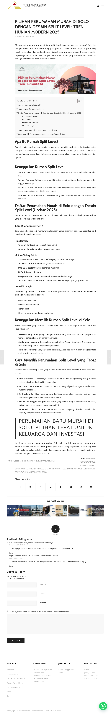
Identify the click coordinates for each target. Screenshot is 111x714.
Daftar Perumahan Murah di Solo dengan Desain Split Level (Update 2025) (49, 113)
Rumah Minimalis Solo (77, 469)
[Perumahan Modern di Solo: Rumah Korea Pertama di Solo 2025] (73, 510)
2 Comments (27, 461)
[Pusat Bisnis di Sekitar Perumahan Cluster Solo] (49, 510)
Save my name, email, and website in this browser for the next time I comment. (40, 612)
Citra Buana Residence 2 (30, 116)
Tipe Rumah (27, 119)
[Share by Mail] (91, 487)
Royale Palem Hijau (15, 683)
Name (43, 584)
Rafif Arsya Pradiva (46, 461)
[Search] (96, 6)
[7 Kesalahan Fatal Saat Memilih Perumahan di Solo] (25, 510)
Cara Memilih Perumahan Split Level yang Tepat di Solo (41, 134)
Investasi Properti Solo (32, 469)
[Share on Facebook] (20, 487)
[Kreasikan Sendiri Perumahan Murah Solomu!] (13, 510)
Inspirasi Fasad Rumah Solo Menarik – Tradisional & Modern (33, 555)
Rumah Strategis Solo (36, 472)
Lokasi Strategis (28, 126)
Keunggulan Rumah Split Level (31, 109)
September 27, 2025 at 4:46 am (20, 545)
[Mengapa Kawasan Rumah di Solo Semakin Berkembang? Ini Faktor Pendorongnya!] (98, 510)
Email (42, 593)
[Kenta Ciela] (27, 6)
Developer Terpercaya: (35, 378)
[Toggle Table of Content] (78, 101)
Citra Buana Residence (16, 678)
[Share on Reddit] (81, 487)
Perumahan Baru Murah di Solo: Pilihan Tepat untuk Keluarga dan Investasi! (56, 427)
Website (43, 603)
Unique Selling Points (30, 122)
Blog (8, 696)
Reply (11, 553)
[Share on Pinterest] (40, 487)
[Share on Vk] (71, 487)
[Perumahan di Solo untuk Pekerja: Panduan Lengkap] (37, 510)
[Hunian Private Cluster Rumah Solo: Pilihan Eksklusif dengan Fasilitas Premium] (86, 510)
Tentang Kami (12, 674)
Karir (9, 691)
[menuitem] (96, 6)
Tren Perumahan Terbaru (25, 37)
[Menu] (102, 6)
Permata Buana (13, 687)
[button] (103, 706)
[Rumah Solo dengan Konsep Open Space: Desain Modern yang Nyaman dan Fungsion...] (109, 357)
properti (87, 48)
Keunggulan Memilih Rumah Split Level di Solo (37, 130)
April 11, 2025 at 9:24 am (17, 558)
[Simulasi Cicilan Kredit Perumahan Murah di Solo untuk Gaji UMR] (61, 510)
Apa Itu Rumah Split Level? (29, 105)
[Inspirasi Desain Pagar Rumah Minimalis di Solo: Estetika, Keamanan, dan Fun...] (2, 357)
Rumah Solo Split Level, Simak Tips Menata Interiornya (31, 542)
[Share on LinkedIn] (51, 487)
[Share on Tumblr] (61, 487)
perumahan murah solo (55, 469)
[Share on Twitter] (30, 487)
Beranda (10, 669)
